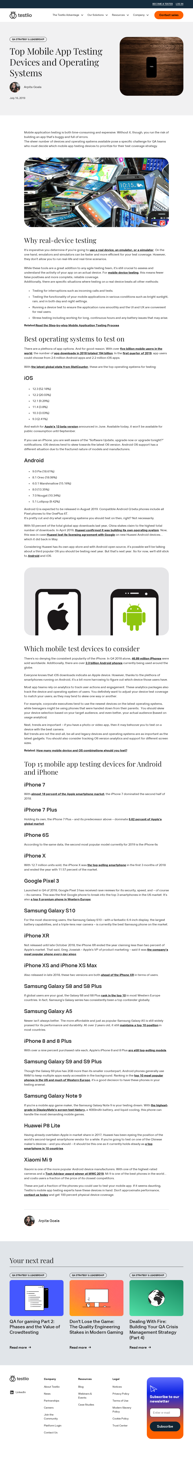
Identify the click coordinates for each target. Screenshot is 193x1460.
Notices (117, 1387)
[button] (68, 15)
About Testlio (52, 1387)
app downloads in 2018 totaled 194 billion (83, 353)
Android (33, 556)
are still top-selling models (147, 1050)
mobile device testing (123, 272)
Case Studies (86, 1404)
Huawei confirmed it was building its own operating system (117, 530)
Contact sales (168, 15)
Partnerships (51, 1401)
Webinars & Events (85, 1396)
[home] (21, 15)
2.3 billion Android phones (104, 663)
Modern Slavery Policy (122, 1409)
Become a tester (162, 4)
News (47, 1394)
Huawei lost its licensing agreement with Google (81, 534)
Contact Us (50, 1432)
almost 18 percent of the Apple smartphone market (67, 794)
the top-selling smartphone (106, 865)
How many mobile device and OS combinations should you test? (81, 750)
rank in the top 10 (113, 995)
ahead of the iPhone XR (117, 975)
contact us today (36, 1195)
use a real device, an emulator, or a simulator (122, 250)
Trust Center (120, 1425)
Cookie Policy (121, 1418)
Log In (179, 4)
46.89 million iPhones (146, 658)
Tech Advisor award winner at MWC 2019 (74, 1173)
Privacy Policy (121, 1394)
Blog (80, 1387)
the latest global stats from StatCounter (59, 367)
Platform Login (52, 1425)
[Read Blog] (37, 1311)
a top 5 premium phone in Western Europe (61, 899)
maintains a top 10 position (139, 1025)
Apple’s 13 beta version (61, 426)
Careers (49, 1407)
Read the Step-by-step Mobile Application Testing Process (77, 325)
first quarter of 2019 (137, 353)
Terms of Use (120, 1401)
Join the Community (51, 1416)
